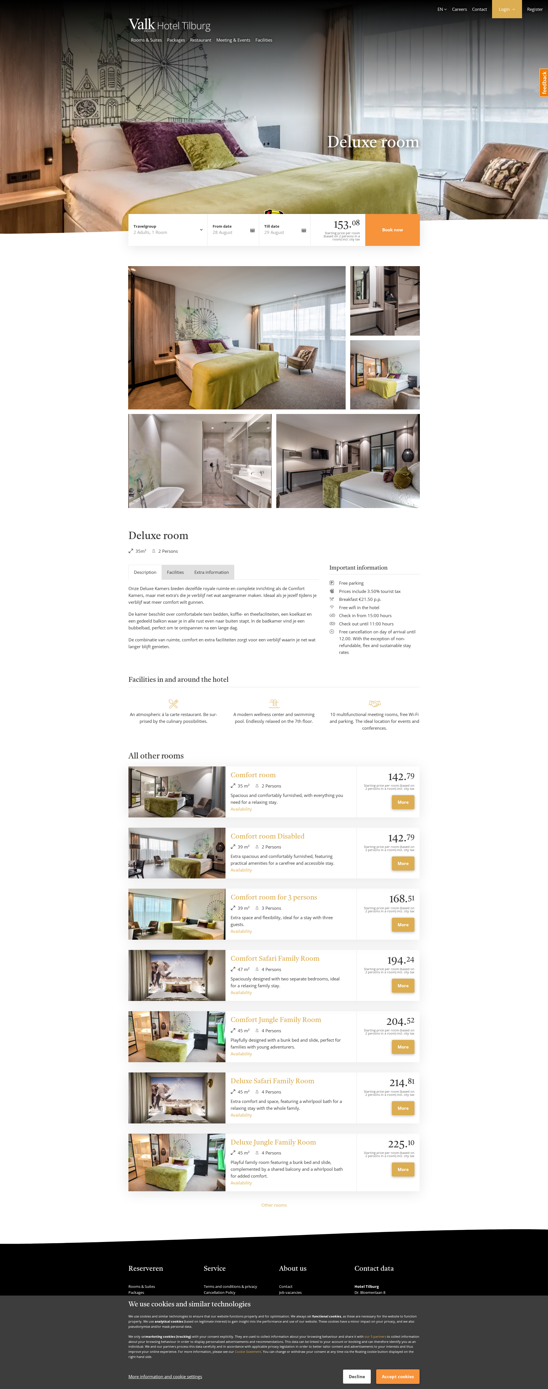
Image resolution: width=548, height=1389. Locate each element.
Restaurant (200, 40)
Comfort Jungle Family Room (276, 1020)
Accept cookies (398, 1376)
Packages (176, 40)
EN (440, 9)
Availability (241, 809)
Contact (479, 9)
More (403, 802)
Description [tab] (145, 572)
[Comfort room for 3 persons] (176, 914)
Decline (357, 1376)
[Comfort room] (176, 791)
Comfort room (253, 775)
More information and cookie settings (165, 1377)
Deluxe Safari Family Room (273, 1081)
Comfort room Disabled (268, 836)
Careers (459, 9)
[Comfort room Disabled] (176, 853)
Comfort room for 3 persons (274, 897)
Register (535, 9)
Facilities (263, 40)
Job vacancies (290, 1292)
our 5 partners (375, 1336)
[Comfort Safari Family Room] (176, 975)
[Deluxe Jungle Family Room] (176, 1163)
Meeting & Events (233, 40)
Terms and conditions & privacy (230, 1286)
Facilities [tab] (175, 572)
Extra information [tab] (211, 572)
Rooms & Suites (146, 40)
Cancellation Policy (219, 1292)
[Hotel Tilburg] (169, 30)
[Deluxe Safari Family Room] (176, 1097)
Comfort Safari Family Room (275, 959)
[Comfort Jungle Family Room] (176, 1036)
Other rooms (274, 1205)
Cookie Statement (248, 1351)
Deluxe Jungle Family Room (273, 1142)
